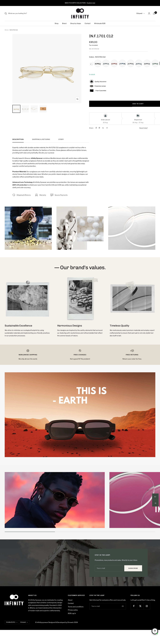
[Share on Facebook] (96, 128)
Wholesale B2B (99, 23)
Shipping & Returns (41, 139)
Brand (64, 23)
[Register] (123, 606)
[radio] (98, 63)
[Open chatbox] (155, 631)
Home (6, 30)
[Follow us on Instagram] (146, 606)
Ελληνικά (139, 13)
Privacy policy (73, 610)
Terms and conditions (76, 607)
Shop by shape (75, 23)
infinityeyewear (42, 622)
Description (18, 139)
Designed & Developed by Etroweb (61, 622)
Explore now (91, 3)
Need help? (143, 128)
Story (61, 139)
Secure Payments (61, 195)
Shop (56, 23)
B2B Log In (72, 613)
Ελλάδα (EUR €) (10, 622)
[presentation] (90, 64)
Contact (87, 23)
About (70, 600)
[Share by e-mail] (107, 128)
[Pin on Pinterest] (99, 128)
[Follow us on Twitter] (140, 606)
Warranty (42, 195)
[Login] (149, 13)
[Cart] (154, 13)
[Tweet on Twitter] (103, 128)
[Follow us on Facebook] (134, 606)
